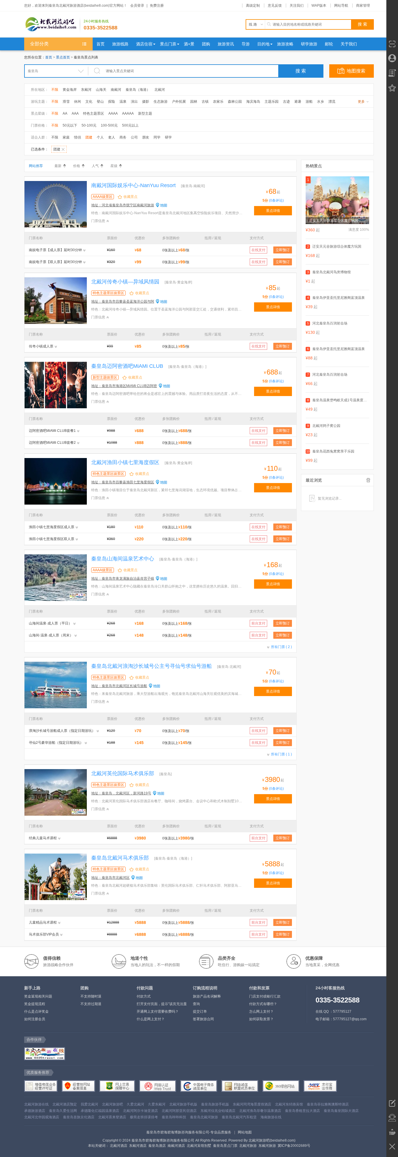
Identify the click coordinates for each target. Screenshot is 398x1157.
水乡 (320, 102)
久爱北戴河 (135, 1104)
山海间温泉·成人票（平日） (50, 623)
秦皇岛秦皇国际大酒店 (341, 1111)
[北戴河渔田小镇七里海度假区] (55, 481)
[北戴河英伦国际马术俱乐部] (55, 792)
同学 (157, 137)
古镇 (205, 102)
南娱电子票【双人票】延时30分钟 (55, 262)
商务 (122, 137)
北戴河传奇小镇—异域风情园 (125, 282)
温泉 (122, 102)
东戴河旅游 (267, 1146)
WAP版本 (318, 5)
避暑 (297, 102)
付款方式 (144, 996)
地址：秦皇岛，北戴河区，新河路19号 (121, 793)
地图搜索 (356, 70)
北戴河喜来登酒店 (112, 1117)
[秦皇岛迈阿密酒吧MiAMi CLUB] (55, 385)
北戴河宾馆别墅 (199, 1146)
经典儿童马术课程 (43, 838)
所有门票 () (281, 647)
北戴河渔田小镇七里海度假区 (125, 462)
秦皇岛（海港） (138, 90)
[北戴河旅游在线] (44, 1053)
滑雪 (66, 102)
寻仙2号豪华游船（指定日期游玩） (56, 743)
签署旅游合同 (203, 1019)
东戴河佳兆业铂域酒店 (217, 1111)
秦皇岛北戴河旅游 (204, 1117)
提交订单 (200, 1011)
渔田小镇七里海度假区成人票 (51, 527)
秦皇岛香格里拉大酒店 (302, 1111)
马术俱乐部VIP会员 (44, 934)
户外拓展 (179, 102)
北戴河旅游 (248, 1146)
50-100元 (89, 125)
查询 (196, 1004)
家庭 (66, 137)
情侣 (77, 137)
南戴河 (116, 90)
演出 (134, 102)
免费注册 (157, 5)
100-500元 (109, 125)
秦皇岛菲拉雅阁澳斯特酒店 (328, 1104)
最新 (57, 166)
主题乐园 (272, 102)
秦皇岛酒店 (157, 1146)
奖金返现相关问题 (38, 996)
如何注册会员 (34, 1019)
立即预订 (283, 250)
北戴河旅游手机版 (183, 1104)
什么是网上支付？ (151, 1019)
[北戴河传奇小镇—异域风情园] (55, 300)
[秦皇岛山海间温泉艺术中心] (55, 577)
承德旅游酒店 (34, 1111)
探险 (111, 102)
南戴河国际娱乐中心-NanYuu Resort (133, 185)
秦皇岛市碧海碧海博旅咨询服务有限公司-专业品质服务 (188, 1132)
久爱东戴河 (156, 1104)
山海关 (101, 90)
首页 (48, 57)
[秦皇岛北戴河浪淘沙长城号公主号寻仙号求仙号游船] (55, 685)
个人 (100, 137)
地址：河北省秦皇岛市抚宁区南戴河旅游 (122, 205)
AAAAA (128, 113)
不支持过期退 (90, 1004)
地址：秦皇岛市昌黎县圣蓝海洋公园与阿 (122, 301)
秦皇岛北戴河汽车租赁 (239, 1117)
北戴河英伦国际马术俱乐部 (122, 773)
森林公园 (235, 102)
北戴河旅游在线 (36, 1104)
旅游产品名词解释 (207, 996)
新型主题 (145, 113)
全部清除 (368, 480)
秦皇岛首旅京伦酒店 (78, 1117)
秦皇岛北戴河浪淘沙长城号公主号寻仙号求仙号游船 (151, 666)
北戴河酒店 (118, 1146)
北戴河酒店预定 (64, 1104)
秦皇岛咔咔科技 (174, 1117)
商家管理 (363, 5)
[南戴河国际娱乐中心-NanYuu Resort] (55, 204)
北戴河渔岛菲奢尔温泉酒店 (260, 1111)
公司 (134, 137)
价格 (76, 166)
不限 (54, 90)
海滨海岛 (253, 102)
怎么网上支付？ (261, 1011)
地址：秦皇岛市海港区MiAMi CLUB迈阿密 (124, 386)
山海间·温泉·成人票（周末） (51, 635)
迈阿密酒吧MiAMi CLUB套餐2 (52, 443)
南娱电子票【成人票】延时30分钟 (55, 250)
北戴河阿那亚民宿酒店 (179, 1111)
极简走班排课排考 (144, 1117)
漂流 (331, 102)
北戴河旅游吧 (112, 1104)
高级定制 (253, 5)
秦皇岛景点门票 (225, 1146)
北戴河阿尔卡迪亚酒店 (140, 1111)
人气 (95, 166)
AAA (75, 113)
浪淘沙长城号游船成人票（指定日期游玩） (62, 731)
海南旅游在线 (270, 1117)
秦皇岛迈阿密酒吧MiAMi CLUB (127, 366)
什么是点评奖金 (36, 1011)
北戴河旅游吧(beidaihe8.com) (272, 1140)
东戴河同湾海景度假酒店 (252, 1104)
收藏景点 (131, 197)
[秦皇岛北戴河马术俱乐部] (55, 876)
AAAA (113, 113)
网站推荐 (36, 166)
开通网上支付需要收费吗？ (158, 1011)
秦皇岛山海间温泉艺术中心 (122, 559)
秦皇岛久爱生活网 (63, 1111)
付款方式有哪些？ (263, 1004)
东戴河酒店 (138, 1146)
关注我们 (297, 5)
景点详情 (273, 211)
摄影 (145, 102)
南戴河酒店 (176, 1146)
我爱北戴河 (89, 1104)
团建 (88, 137)
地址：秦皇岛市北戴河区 (110, 878)
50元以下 (70, 125)
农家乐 (218, 102)
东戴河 (86, 90)
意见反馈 (275, 5)
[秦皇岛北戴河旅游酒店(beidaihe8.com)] (52, 24)
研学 (168, 137)
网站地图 (245, 1132)
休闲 (77, 102)
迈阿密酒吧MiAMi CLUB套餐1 (52, 431)
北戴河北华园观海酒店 (41, 1117)
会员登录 (137, 5)
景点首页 (63, 57)
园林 (193, 102)
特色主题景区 (93, 113)
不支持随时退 (90, 996)
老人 (111, 137)
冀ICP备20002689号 (294, 1146)
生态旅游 (161, 102)
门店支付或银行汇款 (265, 996)
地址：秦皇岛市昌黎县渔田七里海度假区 (122, 482)
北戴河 (159, 90)
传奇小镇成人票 (41, 346)
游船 (309, 102)
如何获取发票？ (261, 1019)
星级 (113, 166)
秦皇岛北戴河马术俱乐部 (120, 858)
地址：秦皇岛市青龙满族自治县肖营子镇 (122, 578)
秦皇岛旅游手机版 (215, 1104)
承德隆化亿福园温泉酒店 (100, 1111)
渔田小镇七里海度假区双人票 (51, 539)
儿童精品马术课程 (43, 922)
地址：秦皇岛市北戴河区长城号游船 (119, 686)
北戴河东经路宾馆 (289, 1104)
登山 (100, 102)
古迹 (286, 102)
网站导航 (341, 5)
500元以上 (130, 125)
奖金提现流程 (34, 1004)
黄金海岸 (70, 90)
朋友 (145, 137)
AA (65, 113)
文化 (88, 102)
